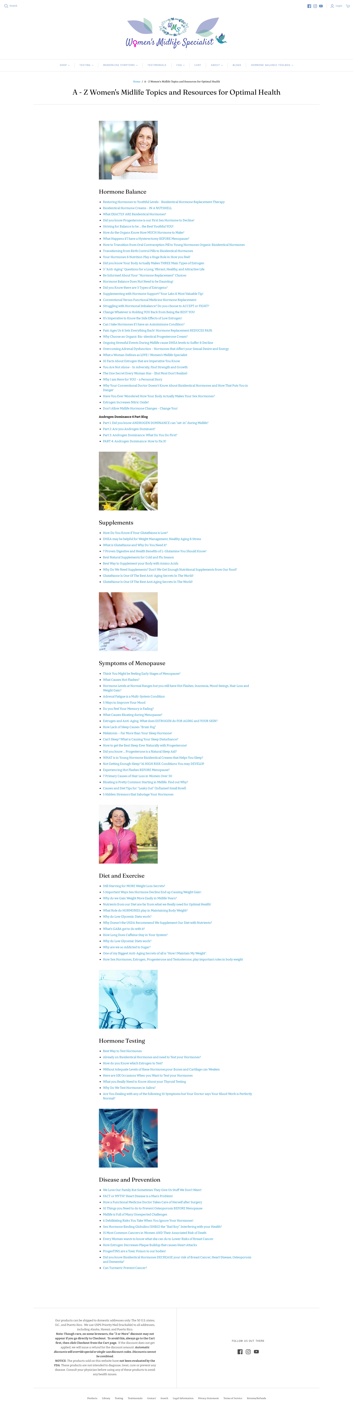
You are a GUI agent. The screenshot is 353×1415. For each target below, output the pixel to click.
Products (92, 1398)
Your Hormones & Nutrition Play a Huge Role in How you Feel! (146, 257)
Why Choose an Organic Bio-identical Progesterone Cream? (145, 336)
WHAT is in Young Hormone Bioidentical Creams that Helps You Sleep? (153, 758)
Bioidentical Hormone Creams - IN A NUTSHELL (137, 208)
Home (136, 81)
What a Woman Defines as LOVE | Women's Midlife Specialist (145, 355)
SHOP (63, 65)
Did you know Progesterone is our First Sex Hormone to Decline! (148, 220)
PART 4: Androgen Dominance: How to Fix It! (134, 441)
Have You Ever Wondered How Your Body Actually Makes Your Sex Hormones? (159, 396)
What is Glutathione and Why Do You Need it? (135, 545)
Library (106, 1398)
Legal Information (183, 1398)
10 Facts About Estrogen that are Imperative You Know (141, 361)
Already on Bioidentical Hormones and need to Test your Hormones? (152, 1057)
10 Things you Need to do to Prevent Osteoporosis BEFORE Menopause (152, 1208)
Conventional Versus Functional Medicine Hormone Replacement (149, 300)
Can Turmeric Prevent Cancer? (125, 1268)
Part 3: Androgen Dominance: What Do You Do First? (140, 435)
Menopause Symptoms (119, 65)
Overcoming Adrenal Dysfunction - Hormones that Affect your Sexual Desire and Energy (166, 349)
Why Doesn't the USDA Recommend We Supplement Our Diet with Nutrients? (157, 923)
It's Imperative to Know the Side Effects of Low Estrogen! (142, 318)
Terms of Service (232, 1398)
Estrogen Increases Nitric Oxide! (126, 402)
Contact (151, 1398)
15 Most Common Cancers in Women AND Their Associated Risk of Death (154, 1233)
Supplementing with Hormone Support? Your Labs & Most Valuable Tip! (153, 294)
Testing (84, 65)
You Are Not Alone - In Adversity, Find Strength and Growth (145, 367)
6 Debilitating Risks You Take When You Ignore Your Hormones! (148, 1220)
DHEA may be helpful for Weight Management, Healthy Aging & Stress (152, 539)
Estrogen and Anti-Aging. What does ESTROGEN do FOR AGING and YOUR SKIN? (160, 721)
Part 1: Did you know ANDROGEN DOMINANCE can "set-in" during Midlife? (155, 423)
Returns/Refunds (256, 1398)
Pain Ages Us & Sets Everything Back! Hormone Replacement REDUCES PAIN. (158, 330)
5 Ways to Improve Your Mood (124, 702)
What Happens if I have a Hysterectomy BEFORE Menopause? (146, 239)
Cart (197, 65)
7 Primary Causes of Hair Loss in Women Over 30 (137, 776)
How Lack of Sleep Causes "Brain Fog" (129, 727)
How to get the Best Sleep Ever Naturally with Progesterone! (145, 745)
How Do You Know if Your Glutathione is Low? (135, 533)
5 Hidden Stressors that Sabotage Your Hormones (138, 794)
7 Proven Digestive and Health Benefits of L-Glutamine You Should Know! (155, 551)
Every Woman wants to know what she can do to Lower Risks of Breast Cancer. (158, 1239)
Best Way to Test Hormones (122, 1051)
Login (339, 5)
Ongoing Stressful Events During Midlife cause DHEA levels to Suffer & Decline (158, 343)
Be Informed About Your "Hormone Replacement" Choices (144, 275)
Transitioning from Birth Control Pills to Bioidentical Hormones (148, 251)
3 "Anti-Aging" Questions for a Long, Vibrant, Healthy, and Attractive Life (153, 269)
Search (13, 5)
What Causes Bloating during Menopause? (132, 715)
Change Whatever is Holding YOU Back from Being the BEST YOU (149, 312)
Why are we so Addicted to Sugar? (127, 947)
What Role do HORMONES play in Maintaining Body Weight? (145, 910)
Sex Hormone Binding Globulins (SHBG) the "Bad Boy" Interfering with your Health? (162, 1227)
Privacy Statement (208, 1398)
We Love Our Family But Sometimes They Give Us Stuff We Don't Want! (152, 1190)
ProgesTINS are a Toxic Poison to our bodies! (134, 1251)
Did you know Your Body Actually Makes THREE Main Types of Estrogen (153, 263)
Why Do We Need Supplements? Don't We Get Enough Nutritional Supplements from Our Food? (170, 569)
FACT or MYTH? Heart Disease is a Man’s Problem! (138, 1196)
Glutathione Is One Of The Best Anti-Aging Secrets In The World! (148, 576)
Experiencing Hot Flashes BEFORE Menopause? (136, 770)
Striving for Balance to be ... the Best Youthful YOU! (138, 226)
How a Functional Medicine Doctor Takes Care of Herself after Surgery (152, 1202)
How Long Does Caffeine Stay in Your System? (135, 935)
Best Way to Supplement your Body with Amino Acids (140, 563)
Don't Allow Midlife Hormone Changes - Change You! (140, 408)
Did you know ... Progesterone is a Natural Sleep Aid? (140, 751)
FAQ (179, 65)
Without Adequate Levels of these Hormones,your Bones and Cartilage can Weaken (161, 1069)
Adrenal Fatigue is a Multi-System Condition (134, 696)
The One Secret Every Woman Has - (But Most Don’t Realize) (145, 373)
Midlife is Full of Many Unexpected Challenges (135, 1214)
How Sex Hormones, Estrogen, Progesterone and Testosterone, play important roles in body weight (173, 959)
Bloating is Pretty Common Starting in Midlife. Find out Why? (145, 782)
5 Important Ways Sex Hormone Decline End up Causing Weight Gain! (152, 892)
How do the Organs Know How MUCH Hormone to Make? (143, 232)
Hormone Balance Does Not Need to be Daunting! (138, 281)
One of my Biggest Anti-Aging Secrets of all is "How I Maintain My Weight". (155, 953)
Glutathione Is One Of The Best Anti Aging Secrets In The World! (148, 582)
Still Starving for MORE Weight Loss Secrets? (134, 886)
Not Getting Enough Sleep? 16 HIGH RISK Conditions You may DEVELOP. (153, 764)
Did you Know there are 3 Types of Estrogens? (135, 287)
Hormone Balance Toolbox (270, 65)
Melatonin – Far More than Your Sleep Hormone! (137, 733)
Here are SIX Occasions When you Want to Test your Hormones (148, 1075)
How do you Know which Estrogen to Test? (133, 1063)
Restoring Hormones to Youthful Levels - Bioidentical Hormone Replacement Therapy (164, 202)
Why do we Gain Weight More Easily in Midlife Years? (140, 898)
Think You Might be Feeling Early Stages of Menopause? (141, 673)
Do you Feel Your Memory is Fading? (128, 709)
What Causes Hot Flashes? (121, 680)
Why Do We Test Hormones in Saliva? (129, 1088)
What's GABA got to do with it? (124, 929)
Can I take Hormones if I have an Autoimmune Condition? (143, 324)
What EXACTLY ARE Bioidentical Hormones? (134, 214)
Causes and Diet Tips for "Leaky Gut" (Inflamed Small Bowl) (144, 788)
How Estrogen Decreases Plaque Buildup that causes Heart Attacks (150, 1245)
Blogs (237, 65)
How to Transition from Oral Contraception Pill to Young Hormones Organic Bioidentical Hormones (174, 245)
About (215, 65)
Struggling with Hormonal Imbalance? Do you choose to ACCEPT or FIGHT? (156, 306)
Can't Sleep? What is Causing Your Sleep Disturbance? (140, 739)
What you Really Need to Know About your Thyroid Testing (144, 1081)
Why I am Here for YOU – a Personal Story (132, 379)
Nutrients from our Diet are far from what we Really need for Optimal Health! (157, 904)
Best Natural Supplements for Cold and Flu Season (138, 557)
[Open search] (6, 6)
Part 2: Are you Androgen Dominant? (129, 429)
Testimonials (156, 65)
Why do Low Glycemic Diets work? (127, 916)
